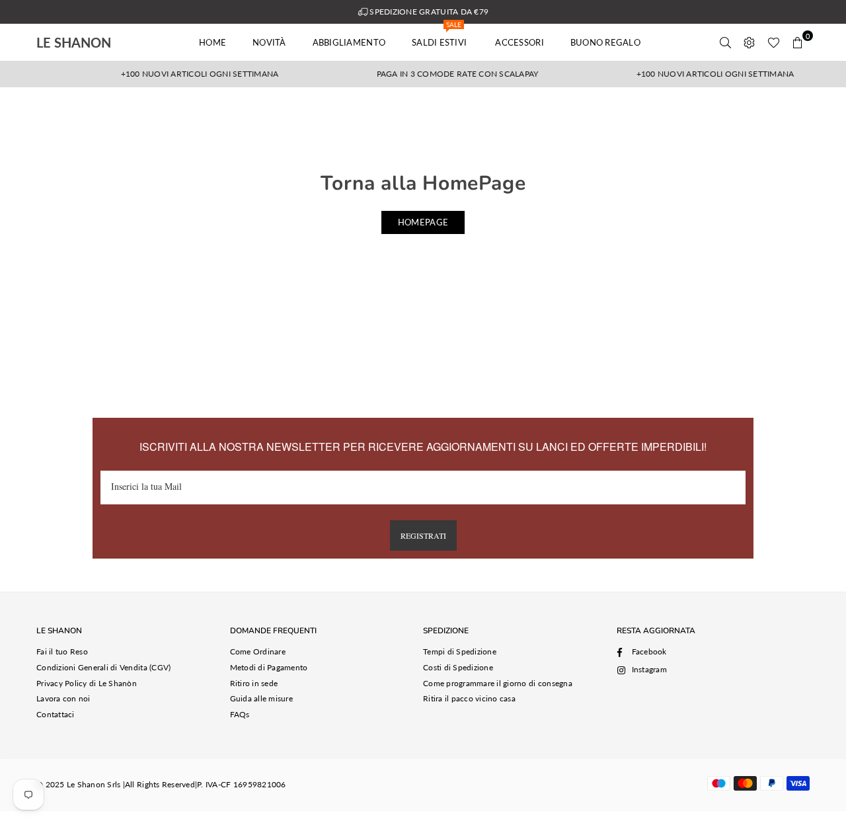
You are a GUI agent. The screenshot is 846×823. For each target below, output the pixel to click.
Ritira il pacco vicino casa (469, 698)
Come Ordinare (258, 651)
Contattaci (55, 714)
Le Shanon (92, 42)
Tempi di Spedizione (459, 651)
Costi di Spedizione (458, 667)
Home (212, 42)
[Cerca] (726, 42)
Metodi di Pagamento (269, 667)
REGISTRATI (423, 535)
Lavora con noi (63, 698)
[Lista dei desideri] (773, 42)
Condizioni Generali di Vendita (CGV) (103, 667)
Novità (269, 42)
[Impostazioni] (749, 42)
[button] (798, 42)
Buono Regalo (605, 42)
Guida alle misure (261, 698)
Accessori (519, 42)
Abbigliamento (349, 42)
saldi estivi (440, 36)
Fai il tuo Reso (62, 651)
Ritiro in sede (254, 683)
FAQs (240, 714)
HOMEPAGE (423, 222)
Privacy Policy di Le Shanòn (86, 683)
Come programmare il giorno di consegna (497, 683)
